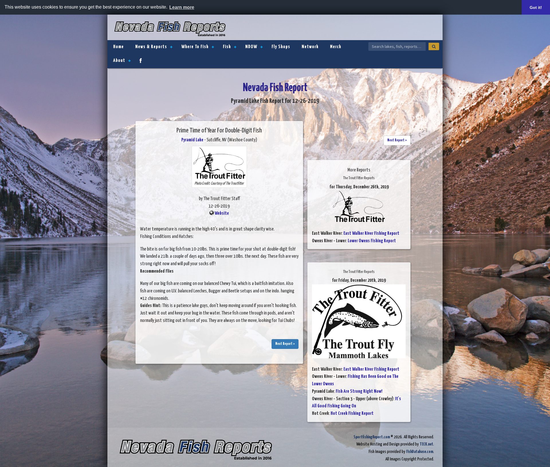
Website (222, 213)
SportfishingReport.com (371, 437)
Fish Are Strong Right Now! (359, 391)
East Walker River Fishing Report (371, 233)
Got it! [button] (536, 7)
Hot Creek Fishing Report (352, 413)
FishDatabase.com (419, 452)
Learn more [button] (181, 7)
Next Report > (285, 344)
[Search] (434, 46)
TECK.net (426, 444)
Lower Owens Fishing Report (372, 241)
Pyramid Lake (192, 140)
